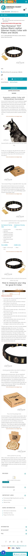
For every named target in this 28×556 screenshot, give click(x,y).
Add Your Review (13, 82)
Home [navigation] (3, 19)
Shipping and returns (14, 90)
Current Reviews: (4, 82)
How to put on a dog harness (10, 510)
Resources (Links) (7, 500)
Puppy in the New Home (9, 514)
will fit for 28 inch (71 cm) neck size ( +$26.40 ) (12, 72)
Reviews (14, 93)
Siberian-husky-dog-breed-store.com (17, 545)
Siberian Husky (7, 502)
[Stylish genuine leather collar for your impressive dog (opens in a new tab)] (14, 264)
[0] (24, 10)
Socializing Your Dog (8, 512)
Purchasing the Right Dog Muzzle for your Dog (14, 498)
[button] (26, 15)
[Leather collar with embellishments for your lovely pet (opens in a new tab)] (14, 129)
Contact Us (15, 11)
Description (14, 88)
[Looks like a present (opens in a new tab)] (14, 441)
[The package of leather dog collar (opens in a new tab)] (14, 400)
